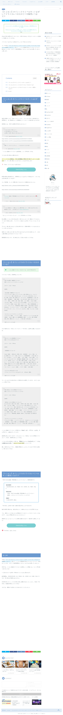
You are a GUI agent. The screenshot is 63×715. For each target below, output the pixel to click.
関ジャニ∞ (10, 1)
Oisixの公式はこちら (21, 169)
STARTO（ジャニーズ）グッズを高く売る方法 (53, 42)
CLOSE (35, 78)
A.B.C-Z (48, 118)
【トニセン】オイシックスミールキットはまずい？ (19, 82)
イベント (48, 152)
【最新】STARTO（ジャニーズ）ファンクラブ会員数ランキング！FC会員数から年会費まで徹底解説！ (53, 60)
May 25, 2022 (22, 201)
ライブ (47, 149)
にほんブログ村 (47, 203)
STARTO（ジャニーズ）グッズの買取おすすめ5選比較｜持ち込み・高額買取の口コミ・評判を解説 (53, 47)
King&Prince (32, 1)
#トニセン (6, 196)
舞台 (47, 146)
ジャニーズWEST (50, 121)
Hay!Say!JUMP (49, 112)
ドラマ (47, 1)
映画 (47, 143)
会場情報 (53, 1)
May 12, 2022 (19, 136)
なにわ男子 (40, 1)
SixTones (18, 1)
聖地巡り (48, 159)
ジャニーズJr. (49, 134)
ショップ (48, 105)
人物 (47, 162)
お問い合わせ (17, 4)
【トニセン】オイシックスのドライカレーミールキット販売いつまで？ (22, 88)
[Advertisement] (21, 63)
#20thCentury (26, 209)
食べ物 (3, 9)
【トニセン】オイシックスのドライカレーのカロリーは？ (21, 84)
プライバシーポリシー (7, 4)
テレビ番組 (48, 137)
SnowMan (25, 1)
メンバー (48, 102)
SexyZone (48, 115)
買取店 (47, 99)
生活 (47, 165)
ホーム (4, 1)
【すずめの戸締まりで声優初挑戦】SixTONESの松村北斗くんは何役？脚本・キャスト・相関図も (53, 54)
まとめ (9, 91)
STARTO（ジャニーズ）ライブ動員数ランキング (53, 37)
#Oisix (21, 209)
